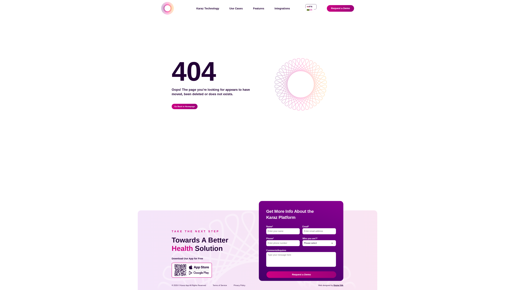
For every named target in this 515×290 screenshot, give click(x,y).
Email (305, 226)
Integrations (282, 8)
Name (269, 226)
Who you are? (309, 238)
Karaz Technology (207, 8)
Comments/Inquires (276, 250)
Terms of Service (220, 285)
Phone (270, 238)
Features (258, 8)
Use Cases (236, 8)
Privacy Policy (239, 285)
